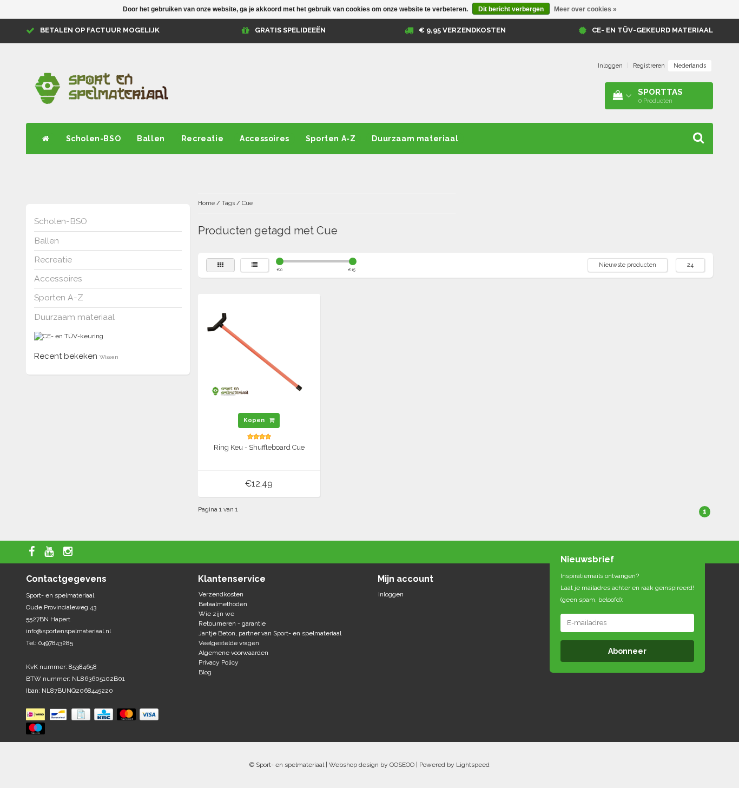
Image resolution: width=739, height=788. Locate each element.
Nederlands (690, 65)
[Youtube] (50, 552)
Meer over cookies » (585, 9)
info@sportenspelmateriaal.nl (68, 631)
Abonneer (627, 651)
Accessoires (264, 138)
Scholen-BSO (93, 138)
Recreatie (202, 138)
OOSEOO (402, 765)
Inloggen (610, 65)
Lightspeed (473, 765)
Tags (228, 203)
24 (690, 264)
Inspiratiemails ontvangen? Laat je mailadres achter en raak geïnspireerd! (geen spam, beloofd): (627, 587)
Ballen (151, 138)
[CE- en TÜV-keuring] (68, 336)
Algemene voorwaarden (233, 652)
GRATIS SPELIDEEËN (290, 30)
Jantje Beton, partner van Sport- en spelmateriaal (270, 633)
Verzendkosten (221, 594)
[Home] (46, 139)
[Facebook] (33, 552)
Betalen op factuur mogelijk (100, 30)
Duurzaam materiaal (415, 138)
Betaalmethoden (223, 604)
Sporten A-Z (331, 138)
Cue (247, 203)
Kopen (254, 420)
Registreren (649, 65)
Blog (205, 672)
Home (206, 203)
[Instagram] (69, 552)
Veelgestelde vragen (229, 643)
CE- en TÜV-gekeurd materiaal (652, 30)
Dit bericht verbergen (511, 9)
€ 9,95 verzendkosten (462, 30)
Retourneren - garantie (232, 623)
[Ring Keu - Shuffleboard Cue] (259, 355)
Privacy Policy (219, 662)
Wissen (109, 357)
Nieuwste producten (627, 264)
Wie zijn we (216, 614)
